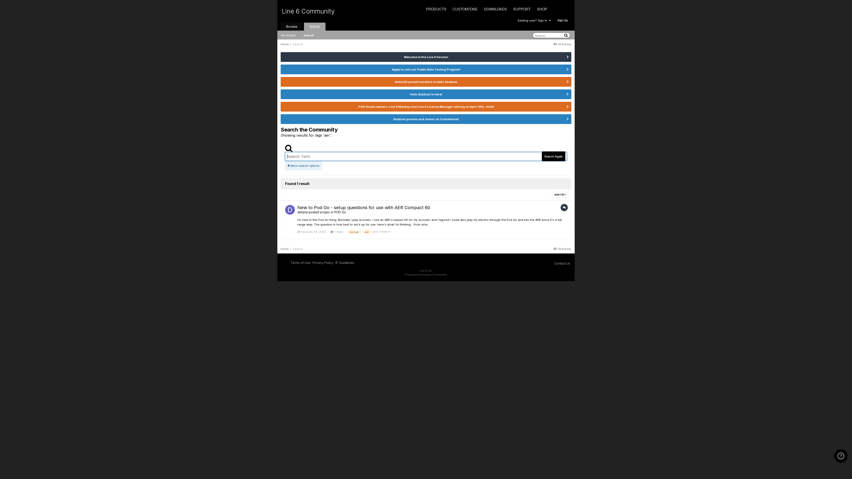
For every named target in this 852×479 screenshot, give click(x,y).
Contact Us (562, 263)
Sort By (559, 194)
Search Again (553, 156)
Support (522, 9)
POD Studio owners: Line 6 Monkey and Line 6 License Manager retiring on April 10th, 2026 (426, 106)
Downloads (495, 9)
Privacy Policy (323, 263)
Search (309, 35)
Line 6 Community (308, 11)
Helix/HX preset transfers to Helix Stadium (426, 82)
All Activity (288, 35)
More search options (305, 165)
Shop (542, 9)
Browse (291, 26)
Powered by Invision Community (426, 274)
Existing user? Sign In (533, 20)
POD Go (340, 212)
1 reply (338, 232)
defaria (302, 212)
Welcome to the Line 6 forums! (426, 57)
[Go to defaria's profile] (290, 210)
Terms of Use (300, 263)
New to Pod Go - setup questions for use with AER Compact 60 (363, 207)
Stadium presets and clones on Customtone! (426, 119)
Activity (315, 26)
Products (436, 9)
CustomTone (465, 9)
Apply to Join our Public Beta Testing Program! (426, 69)
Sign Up (562, 20)
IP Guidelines (344, 263)
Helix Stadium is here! (426, 94)
